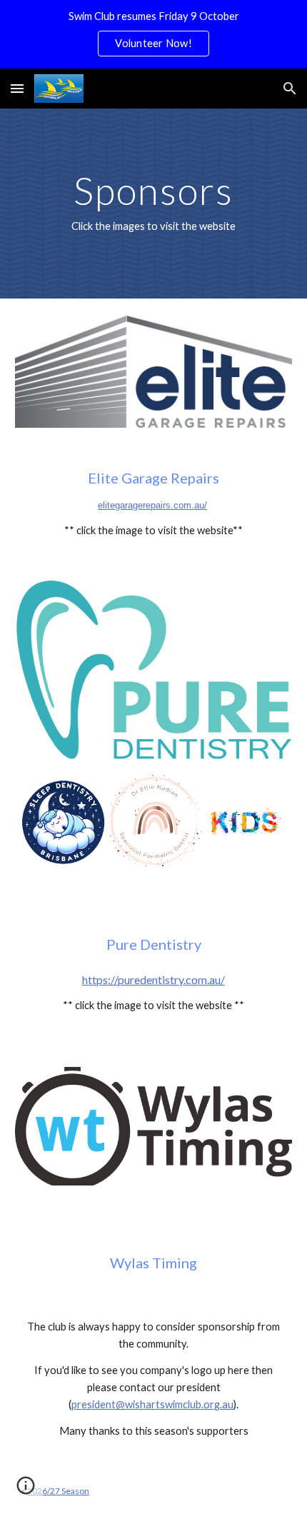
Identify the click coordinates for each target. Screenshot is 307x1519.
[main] (154, 203)
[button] (17, 88)
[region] (153, 34)
